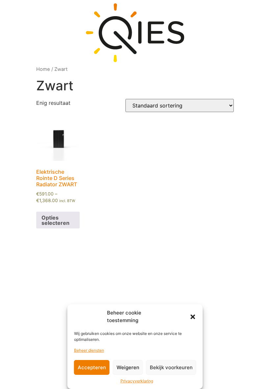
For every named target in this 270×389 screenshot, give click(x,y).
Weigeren (128, 367)
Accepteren (92, 367)
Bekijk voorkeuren (171, 367)
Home (43, 69)
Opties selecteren (55, 220)
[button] (193, 317)
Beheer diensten (89, 350)
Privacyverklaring (137, 380)
